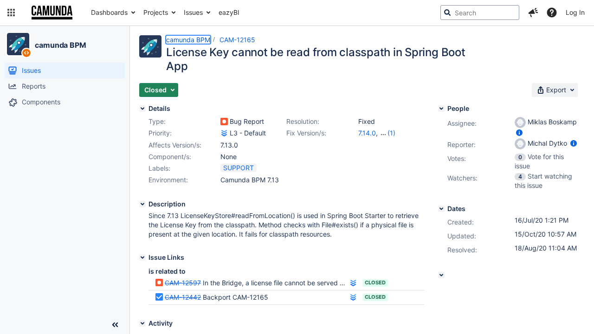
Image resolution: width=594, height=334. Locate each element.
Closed (375, 282)
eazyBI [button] (229, 12)
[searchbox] (479, 12)
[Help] (551, 12)
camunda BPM (60, 45)
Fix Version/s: (306, 133)
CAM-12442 (183, 297)
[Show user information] (519, 132)
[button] (11, 12)
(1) (391, 133)
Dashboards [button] (109, 12)
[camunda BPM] (18, 44)
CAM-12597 (183, 283)
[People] (441, 108)
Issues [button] (193, 12)
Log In (575, 12)
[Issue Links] (142, 257)
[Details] (142, 108)
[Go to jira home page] (52, 12)
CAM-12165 (237, 40)
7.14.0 (367, 133)
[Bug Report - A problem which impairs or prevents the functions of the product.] (224, 121)
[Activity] (142, 323)
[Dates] (441, 209)
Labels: (159, 168)
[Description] (142, 204)
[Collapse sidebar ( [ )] (115, 325)
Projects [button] (155, 12)
